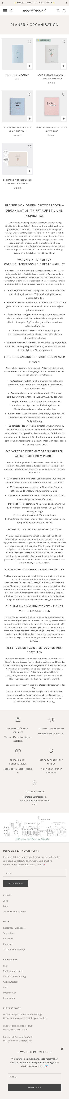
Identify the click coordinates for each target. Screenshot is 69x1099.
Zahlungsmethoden (13, 971)
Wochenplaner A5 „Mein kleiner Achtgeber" (51, 77)
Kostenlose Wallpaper (14, 927)
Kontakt (7, 895)
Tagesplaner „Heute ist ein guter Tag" (51, 129)
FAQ (5, 965)
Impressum (9, 998)
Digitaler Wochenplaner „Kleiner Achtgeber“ (17, 182)
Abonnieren (16, 883)
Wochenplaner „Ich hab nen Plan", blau (17, 129)
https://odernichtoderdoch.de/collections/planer (27, 662)
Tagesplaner (9, 933)
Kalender (7, 944)
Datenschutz (9, 992)
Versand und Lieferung (14, 976)
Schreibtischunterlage (14, 949)
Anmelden (34, 1087)
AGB (5, 987)
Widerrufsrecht (10, 981)
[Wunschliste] (11, 10)
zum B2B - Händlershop (15, 911)
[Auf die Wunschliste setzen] (29, 42)
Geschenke (8, 938)
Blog (5, 906)
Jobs (5, 900)
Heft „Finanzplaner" (17, 75)
